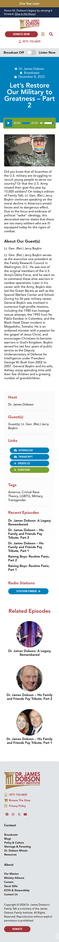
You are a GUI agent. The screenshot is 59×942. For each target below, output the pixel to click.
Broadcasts (31, 73)
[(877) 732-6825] (20, 41)
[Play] (8, 123)
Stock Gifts (11, 886)
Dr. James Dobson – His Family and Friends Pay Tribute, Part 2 (26, 534)
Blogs (7, 838)
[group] (29, 12)
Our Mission (11, 873)
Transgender (17, 500)
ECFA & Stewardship (17, 890)
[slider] (26, 123)
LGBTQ (25, 496)
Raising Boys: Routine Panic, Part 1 (29, 568)
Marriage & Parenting (17, 846)
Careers (8, 882)
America (14, 492)
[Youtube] (25, 814)
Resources (10, 854)
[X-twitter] (19, 814)
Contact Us (11, 894)
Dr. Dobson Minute (16, 850)
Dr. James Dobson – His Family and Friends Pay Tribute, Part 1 (26, 547)
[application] (29, 123)
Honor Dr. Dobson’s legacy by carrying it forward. (28, 12)
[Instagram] (13, 814)
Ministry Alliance (14, 878)
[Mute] (41, 123)
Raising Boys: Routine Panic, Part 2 (29, 558)
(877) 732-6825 (31, 41)
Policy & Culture (14, 842)
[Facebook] (7, 814)
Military (37, 496)
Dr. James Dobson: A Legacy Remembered (29, 522)
